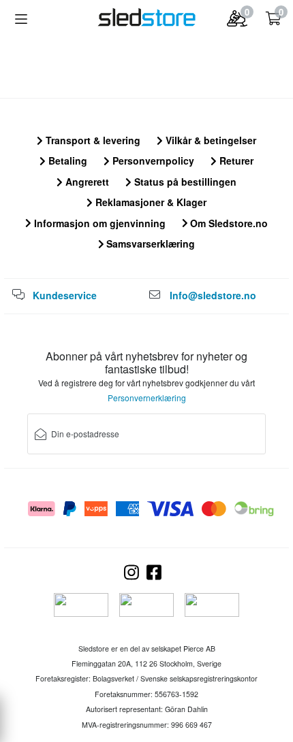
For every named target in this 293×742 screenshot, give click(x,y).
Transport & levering (91, 140)
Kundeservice (65, 295)
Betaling (66, 160)
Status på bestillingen (184, 181)
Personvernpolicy (152, 160)
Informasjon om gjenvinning (98, 223)
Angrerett (86, 181)
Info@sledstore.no (213, 295)
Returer (235, 160)
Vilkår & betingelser (209, 140)
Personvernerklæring (147, 397)
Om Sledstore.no (227, 223)
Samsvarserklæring (149, 243)
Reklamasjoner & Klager (149, 202)
